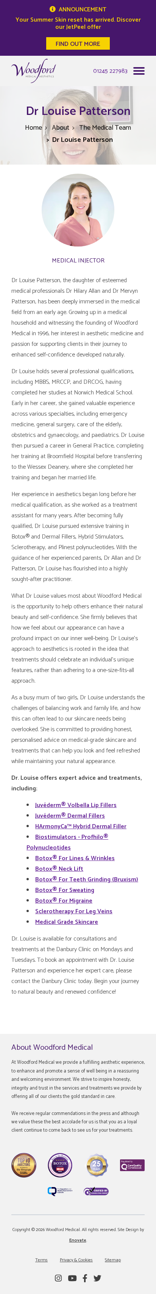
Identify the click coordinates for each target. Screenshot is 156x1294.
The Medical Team (105, 127)
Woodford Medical (33, 71)
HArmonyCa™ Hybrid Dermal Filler (80, 826)
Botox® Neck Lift (59, 869)
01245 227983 (110, 71)
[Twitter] (97, 1278)
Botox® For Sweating (64, 890)
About (60, 127)
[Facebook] (85, 1278)
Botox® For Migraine (63, 901)
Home (33, 127)
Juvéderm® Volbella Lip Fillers (76, 805)
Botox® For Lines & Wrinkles (75, 858)
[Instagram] (58, 1278)
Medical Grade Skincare (66, 922)
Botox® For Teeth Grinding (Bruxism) (86, 880)
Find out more (78, 44)
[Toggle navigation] (139, 72)
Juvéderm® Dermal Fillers (70, 816)
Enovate (77, 1240)
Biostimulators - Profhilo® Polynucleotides (67, 842)
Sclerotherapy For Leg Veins (73, 911)
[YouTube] (72, 1278)
